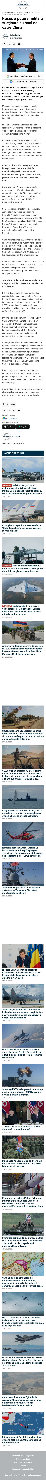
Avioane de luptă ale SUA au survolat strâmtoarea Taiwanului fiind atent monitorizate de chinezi (21, 890)
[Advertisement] (23, 681)
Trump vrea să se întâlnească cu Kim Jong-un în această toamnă (21, 1128)
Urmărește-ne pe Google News (25, 82)
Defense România (8, 12)
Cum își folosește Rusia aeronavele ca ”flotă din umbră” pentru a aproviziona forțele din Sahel (21, 528)
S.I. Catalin (16, 35)
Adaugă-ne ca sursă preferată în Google (25, 76)
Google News (11, 419)
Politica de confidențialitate (23, 1456)
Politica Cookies (23, 1459)
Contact (23, 1466)
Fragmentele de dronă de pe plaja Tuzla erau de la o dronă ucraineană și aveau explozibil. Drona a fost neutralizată (22, 813)
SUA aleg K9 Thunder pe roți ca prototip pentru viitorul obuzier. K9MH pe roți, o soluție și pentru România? (22, 1092)
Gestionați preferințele (23, 1462)
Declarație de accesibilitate (23, 1469)
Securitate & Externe (22, 12)
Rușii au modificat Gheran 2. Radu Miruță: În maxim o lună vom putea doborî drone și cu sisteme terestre (22, 568)
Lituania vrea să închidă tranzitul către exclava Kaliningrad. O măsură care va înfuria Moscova (21, 1440)
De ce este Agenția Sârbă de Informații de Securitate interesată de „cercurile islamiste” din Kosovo (22, 1164)
